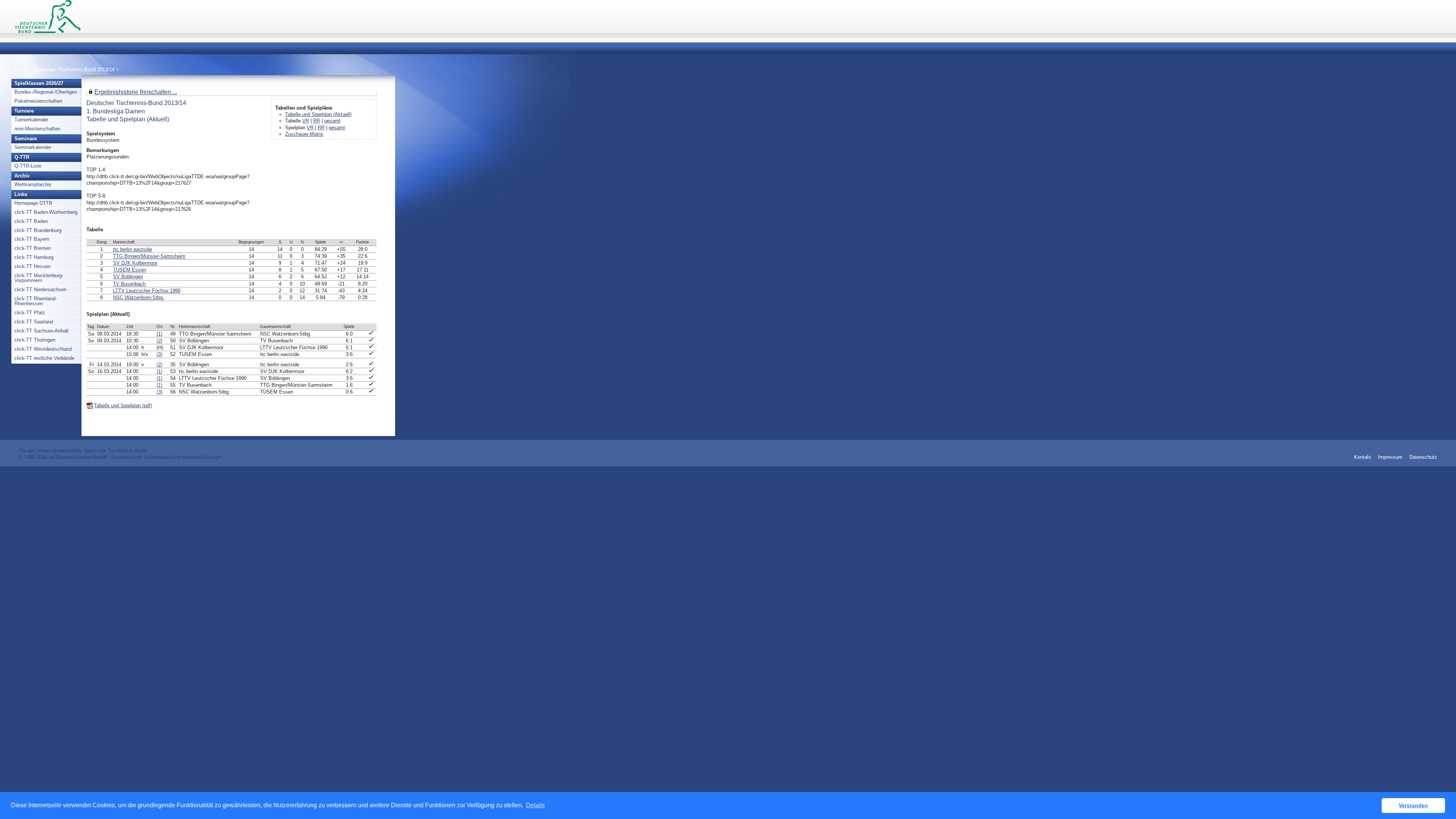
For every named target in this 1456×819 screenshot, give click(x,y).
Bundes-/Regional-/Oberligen (45, 92)
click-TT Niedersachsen (40, 289)
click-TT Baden (31, 221)
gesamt (332, 121)
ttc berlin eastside (132, 249)
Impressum (1390, 457)
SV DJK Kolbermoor (135, 263)
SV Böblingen (128, 276)
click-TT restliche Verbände (44, 358)
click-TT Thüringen (34, 340)
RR (316, 121)
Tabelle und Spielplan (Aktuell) (318, 114)
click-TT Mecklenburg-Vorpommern (38, 278)
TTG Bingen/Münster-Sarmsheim (149, 256)
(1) (159, 334)
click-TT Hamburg (33, 257)
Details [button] (535, 805)
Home (20, 69)
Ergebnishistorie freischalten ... (135, 91)
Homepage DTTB (33, 203)
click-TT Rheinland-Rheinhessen (35, 301)
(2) (159, 341)
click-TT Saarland (33, 322)
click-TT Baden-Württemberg (45, 212)
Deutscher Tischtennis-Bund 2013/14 (74, 69)
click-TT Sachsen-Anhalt (41, 331)
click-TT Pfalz (29, 312)
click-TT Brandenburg (37, 230)
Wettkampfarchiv (33, 184)
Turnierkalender (31, 119)
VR (305, 121)
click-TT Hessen (32, 266)
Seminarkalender (32, 147)
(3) (159, 354)
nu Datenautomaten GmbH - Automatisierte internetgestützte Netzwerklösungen (136, 457)
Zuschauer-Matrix (304, 134)
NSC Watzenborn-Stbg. (138, 297)
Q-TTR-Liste (27, 166)
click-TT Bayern (31, 239)
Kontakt (1362, 457)
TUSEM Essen (129, 270)
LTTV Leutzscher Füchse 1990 (146, 290)
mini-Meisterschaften (37, 129)
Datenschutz (1423, 457)
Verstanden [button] (1413, 805)
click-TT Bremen (32, 248)
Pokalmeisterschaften (38, 101)
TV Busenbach (129, 284)
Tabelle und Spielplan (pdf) (123, 405)
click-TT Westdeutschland (43, 349)
